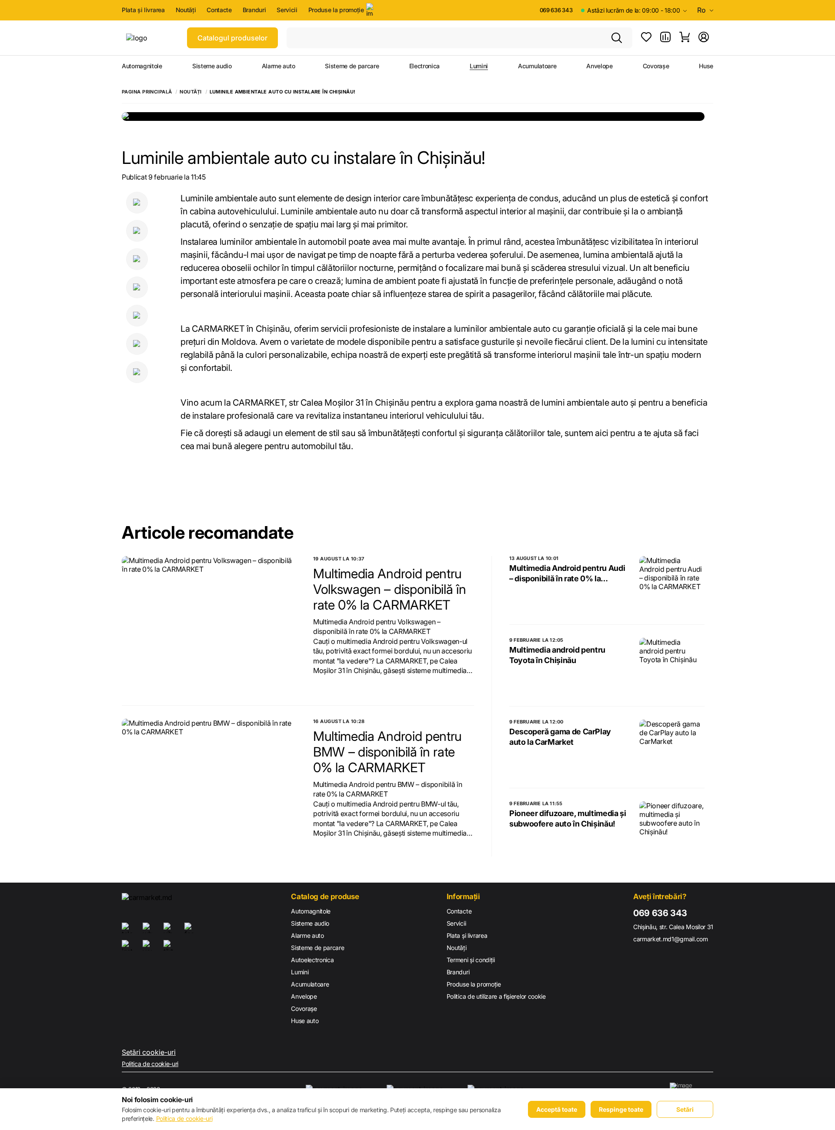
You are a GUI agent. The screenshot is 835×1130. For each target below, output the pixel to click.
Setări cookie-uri (149, 1052)
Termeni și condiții (471, 959)
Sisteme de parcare (352, 66)
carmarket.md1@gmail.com (670, 939)
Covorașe (656, 66)
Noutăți (186, 10)
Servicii (287, 10)
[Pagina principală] (152, 37)
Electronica (424, 66)
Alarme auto (278, 66)
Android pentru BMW (381, 784)
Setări (685, 1109)
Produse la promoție (336, 9)
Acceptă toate (556, 1109)
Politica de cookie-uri (150, 1063)
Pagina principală (147, 92)
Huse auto (304, 1020)
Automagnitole (142, 66)
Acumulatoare (537, 66)
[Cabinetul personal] (703, 38)
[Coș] (684, 38)
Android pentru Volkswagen (392, 621)
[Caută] (616, 38)
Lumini (479, 66)
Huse (706, 66)
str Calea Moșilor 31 (326, 402)
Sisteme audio (212, 66)
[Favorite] (646, 38)
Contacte (219, 10)
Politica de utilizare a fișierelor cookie (496, 996)
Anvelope (599, 66)
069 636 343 (556, 10)
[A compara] (665, 38)
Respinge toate (621, 1109)
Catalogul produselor (232, 37)
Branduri (254, 10)
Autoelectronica (312, 959)
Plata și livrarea (143, 10)
